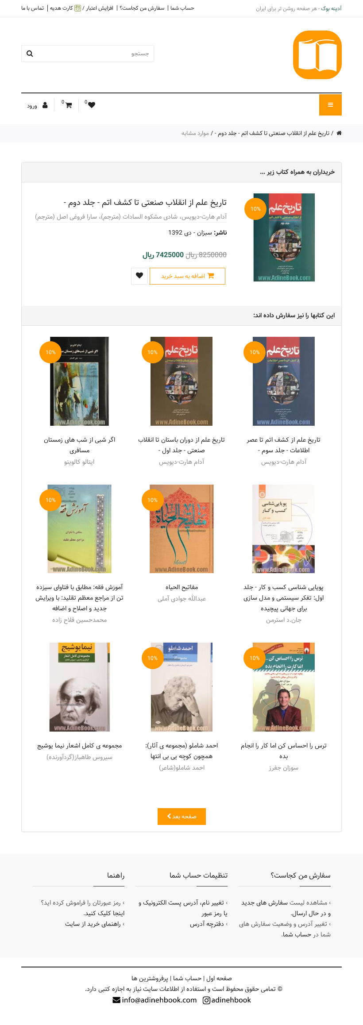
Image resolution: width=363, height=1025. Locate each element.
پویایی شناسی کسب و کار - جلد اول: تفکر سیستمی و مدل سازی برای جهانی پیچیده (283, 598)
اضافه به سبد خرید (183, 276)
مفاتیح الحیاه (182, 587)
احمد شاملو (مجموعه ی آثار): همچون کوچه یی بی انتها (181, 751)
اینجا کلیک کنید (104, 913)
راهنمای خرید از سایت (93, 924)
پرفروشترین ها (149, 978)
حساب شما (182, 8)
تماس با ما (32, 8)
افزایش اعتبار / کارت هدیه (81, 8)
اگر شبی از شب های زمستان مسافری (79, 445)
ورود (33, 106)
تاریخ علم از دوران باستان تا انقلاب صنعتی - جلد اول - (181, 445)
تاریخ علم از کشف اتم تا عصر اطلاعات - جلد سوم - (284, 445)
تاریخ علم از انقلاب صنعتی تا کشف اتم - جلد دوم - (272, 133)
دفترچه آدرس (207, 924)
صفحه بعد (184, 816)
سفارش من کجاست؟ (142, 8)
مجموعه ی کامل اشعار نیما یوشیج (79, 745)
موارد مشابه (195, 133)
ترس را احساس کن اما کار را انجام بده (284, 751)
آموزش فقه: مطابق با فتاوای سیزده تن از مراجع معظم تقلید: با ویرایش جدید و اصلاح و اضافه (79, 598)
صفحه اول (219, 978)
